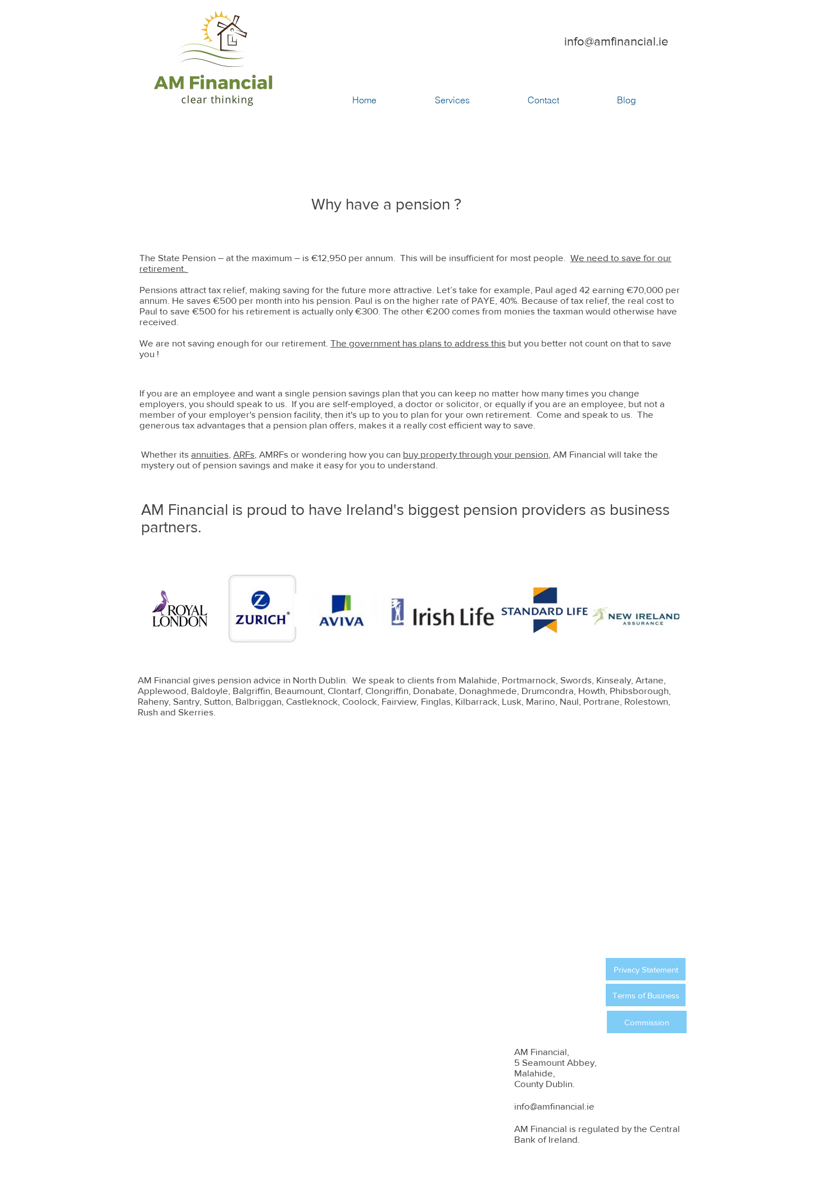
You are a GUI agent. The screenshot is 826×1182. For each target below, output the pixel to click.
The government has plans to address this (418, 342)
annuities (210, 454)
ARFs (244, 454)
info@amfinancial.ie (616, 41)
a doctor (415, 403)
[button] (475, 100)
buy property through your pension (475, 454)
